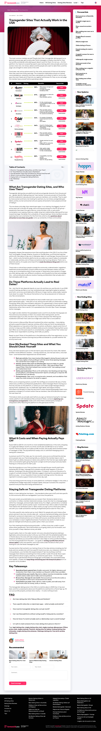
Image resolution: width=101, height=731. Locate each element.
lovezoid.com (58, 725)
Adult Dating (8, 698)
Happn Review (80, 172)
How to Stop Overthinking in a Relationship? (84, 237)
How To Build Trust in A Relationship (83, 502)
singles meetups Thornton (26, 629)
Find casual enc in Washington (81, 74)
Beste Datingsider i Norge (85, 705)
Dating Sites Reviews (65, 2)
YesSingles (18, 106)
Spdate (19, 144)
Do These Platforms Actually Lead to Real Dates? (25, 172)
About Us (7, 711)
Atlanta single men (82, 41)
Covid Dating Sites (81, 184)
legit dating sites (19, 627)
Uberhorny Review (81, 384)
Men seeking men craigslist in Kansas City (84, 69)
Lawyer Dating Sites (82, 361)
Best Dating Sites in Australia (37, 702)
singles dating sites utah (33, 627)
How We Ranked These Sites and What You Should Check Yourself (30, 173)
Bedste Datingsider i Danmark (62, 707)
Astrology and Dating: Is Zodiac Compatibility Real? (84, 475)
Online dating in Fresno (83, 45)
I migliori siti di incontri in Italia (86, 721)
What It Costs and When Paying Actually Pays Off (26, 175)
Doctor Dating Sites (55, 660)
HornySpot (18, 90)
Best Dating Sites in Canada (37, 713)
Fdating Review (80, 440)
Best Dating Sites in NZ (84, 707)
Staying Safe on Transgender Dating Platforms (24, 177)
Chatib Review (80, 210)
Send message (16, 683)
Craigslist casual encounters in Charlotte (83, 84)
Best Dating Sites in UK (84, 698)
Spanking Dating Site (82, 146)
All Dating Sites (50, 2)
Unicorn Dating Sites (82, 159)
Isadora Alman (19, 640)
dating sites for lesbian (43, 629)
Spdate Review (80, 412)
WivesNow (18, 113)
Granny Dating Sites (82, 348)
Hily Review (79, 197)
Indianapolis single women (84, 59)
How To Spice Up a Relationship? (81, 516)
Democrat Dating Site (82, 119)
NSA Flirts (18, 152)
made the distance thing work (49, 262)
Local (75, 2)
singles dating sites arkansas (27, 631)
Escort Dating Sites (82, 310)
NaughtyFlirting (18, 159)
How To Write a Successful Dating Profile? (84, 105)
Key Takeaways (14, 178)
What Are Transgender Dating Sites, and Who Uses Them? (28, 170)
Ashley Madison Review (83, 426)
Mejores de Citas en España (61, 709)
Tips (82, 2)
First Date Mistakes (82, 488)
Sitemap (6, 706)
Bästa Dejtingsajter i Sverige (85, 714)
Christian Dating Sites (82, 277)
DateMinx (18, 98)
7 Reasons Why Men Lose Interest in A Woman (83, 132)
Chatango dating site (44, 631)
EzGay (18, 121)
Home (41, 2)
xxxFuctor (18, 136)
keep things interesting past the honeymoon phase (44, 559)
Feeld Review (80, 398)
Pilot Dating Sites (81, 223)
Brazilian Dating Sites (82, 264)
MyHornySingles (18, 129)
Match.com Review (81, 290)
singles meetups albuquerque (52, 627)
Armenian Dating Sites (83, 322)
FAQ (11, 180)
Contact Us (7, 708)
